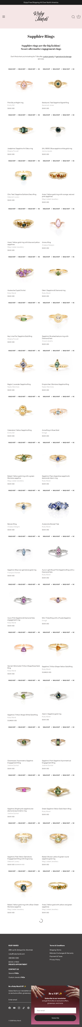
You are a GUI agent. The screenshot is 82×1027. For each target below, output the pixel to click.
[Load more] (41, 920)
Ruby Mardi (17, 1020)
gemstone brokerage (63, 56)
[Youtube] (14, 1008)
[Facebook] (10, 1008)
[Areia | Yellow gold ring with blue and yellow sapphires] (23, 223)
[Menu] (3, 16)
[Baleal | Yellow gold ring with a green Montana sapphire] (23, 457)
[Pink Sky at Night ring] (23, 84)
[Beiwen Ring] (23, 505)
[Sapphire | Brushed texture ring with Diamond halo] (58, 317)
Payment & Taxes (56, 956)
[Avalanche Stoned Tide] (58, 505)
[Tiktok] (24, 1008)
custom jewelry (48, 56)
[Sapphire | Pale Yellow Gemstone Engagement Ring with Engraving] (23, 838)
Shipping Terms (55, 950)
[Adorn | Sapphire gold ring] (58, 695)
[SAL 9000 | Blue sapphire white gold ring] (58, 130)
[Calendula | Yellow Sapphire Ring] (23, 411)
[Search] (73, 17)
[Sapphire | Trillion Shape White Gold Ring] (23, 695)
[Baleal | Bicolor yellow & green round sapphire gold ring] (58, 838)
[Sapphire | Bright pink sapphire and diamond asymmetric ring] (23, 790)
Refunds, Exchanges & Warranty (61, 953)
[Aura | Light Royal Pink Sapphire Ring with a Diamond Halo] (58, 551)
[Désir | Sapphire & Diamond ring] (58, 271)
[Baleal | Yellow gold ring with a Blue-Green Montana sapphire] (23, 886)
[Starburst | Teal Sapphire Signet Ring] (58, 84)
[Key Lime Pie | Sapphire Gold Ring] (23, 317)
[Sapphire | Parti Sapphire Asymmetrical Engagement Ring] (58, 742)
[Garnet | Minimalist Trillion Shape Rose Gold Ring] (23, 647)
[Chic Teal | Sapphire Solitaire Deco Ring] (23, 175)
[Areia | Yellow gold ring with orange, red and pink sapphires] (58, 175)
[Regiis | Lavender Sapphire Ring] (23, 365)
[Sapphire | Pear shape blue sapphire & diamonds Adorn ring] (58, 457)
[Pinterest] (28, 1008)
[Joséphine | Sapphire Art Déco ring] (23, 130)
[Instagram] (19, 1008)
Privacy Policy (55, 960)
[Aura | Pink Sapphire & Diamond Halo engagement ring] (23, 599)
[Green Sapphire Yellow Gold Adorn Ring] (58, 790)
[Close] (76, 988)
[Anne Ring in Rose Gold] (58, 411)
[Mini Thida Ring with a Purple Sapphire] (58, 599)
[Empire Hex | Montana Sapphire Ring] (58, 365)
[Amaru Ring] (58, 223)
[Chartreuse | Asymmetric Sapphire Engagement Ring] (23, 742)
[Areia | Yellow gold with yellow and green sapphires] (58, 886)
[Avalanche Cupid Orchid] (23, 271)
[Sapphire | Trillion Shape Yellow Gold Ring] (58, 647)
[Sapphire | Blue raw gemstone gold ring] (23, 551)
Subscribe (55, 1018)
